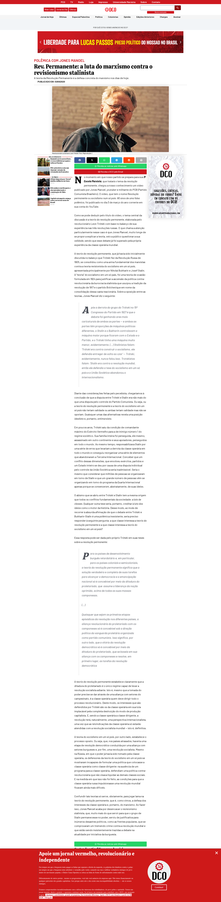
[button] (216, 853)
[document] (110, 451)
